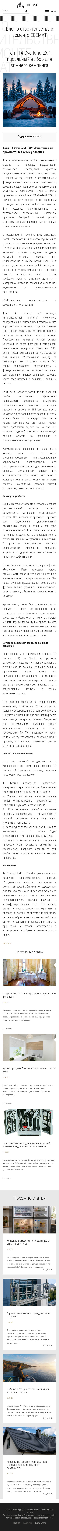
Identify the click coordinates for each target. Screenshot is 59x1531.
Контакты (27, 1523)
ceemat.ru (29, 1509)
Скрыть (37, 136)
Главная (16, 1523)
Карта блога (40, 1523)
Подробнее (7, 1028)
